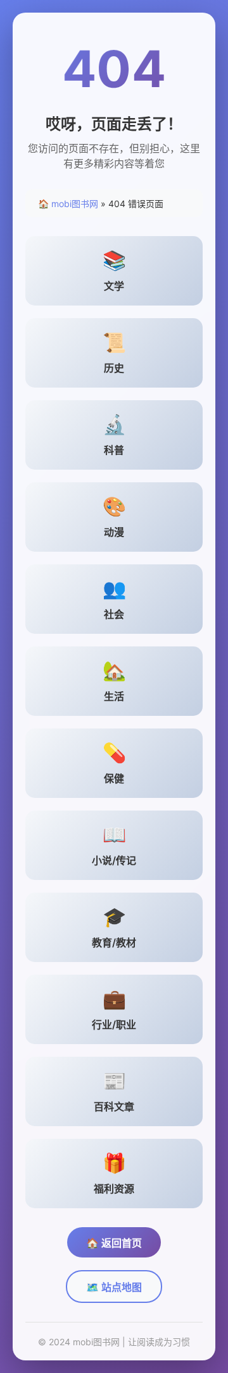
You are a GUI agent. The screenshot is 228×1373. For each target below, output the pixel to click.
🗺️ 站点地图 (114, 1287)
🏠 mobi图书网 (68, 203)
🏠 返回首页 (114, 1243)
